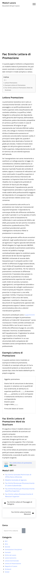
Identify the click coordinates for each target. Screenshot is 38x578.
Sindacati (8, 569)
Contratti (8, 552)
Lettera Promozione (10, 83)
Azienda (7, 547)
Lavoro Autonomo (10, 558)
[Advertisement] (19, 28)
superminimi (30, 315)
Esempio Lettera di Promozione (15, 85)
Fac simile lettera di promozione (21, 463)
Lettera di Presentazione (13, 563)
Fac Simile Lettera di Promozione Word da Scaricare (18, 89)
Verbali (7, 572)
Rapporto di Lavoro (11, 566)
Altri (6, 541)
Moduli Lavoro (9, 3)
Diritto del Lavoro (10, 555)
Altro (6, 544)
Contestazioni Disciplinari (13, 549)
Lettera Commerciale (12, 561)
